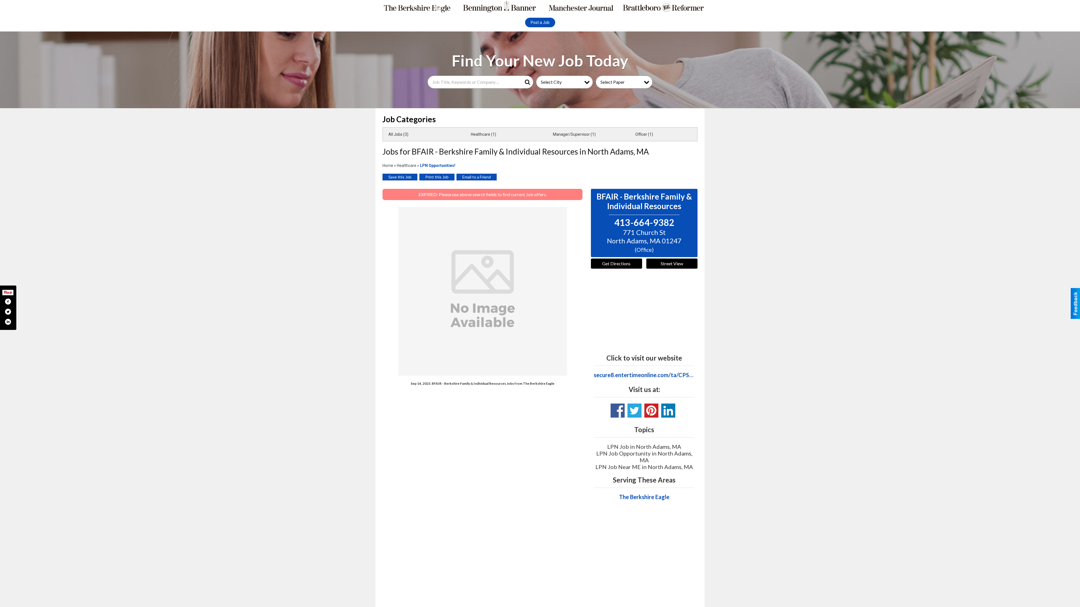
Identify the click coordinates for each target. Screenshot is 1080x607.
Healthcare (406, 165)
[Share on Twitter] (8, 312)
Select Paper (612, 82)
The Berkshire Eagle (644, 496)
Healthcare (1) (483, 134)
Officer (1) (644, 134)
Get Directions (616, 263)
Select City (551, 82)
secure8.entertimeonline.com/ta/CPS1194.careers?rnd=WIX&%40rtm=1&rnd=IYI (644, 375)
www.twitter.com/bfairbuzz (634, 411)
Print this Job (437, 177)
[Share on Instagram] (8, 322)
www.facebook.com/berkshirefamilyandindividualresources (618, 411)
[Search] (528, 82)
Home (387, 165)
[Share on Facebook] (8, 301)
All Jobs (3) (398, 134)
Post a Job (540, 22)
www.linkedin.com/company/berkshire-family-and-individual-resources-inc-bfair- (668, 411)
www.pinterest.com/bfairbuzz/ (651, 411)
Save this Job (399, 177)
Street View (672, 263)
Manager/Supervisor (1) (574, 134)
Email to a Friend (476, 177)
